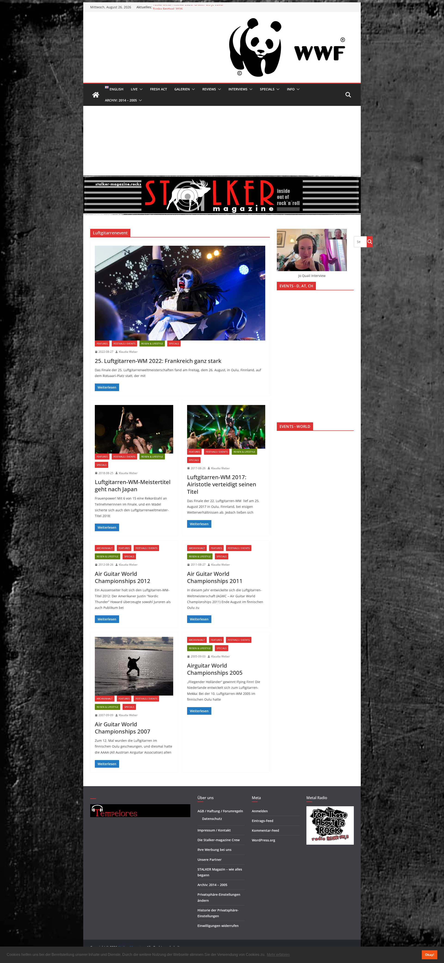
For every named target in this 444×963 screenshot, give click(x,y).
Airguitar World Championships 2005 (215, 669)
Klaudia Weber (128, 352)
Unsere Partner (209, 859)
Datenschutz (212, 818)
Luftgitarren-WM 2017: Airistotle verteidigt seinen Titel (221, 484)
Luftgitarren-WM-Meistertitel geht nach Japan (132, 485)
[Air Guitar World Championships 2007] (134, 666)
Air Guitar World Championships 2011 (215, 577)
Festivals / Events (124, 343)
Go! (370, 241)
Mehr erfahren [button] (278, 955)
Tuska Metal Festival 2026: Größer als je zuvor (188, 7)
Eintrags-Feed (262, 821)
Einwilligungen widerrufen (218, 925)
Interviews (237, 89)
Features (102, 343)
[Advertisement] (222, 140)
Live (134, 89)
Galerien (182, 89)
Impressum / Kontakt (214, 830)
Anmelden (260, 811)
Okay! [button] (429, 955)
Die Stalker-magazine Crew (218, 840)
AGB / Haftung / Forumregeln (220, 811)
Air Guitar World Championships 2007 (122, 727)
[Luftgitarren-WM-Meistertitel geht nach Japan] (134, 429)
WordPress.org (263, 840)
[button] (140, 89)
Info (291, 89)
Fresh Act (158, 89)
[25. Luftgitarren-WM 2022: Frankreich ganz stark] (180, 293)
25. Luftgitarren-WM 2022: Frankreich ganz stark (158, 361)
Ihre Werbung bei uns (214, 849)
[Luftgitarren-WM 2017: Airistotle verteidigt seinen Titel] (226, 426)
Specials (267, 89)
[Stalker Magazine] (95, 94)
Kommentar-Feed (265, 830)
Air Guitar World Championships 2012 (122, 577)
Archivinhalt (105, 548)
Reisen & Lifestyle (152, 343)
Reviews (209, 89)
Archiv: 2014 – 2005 (121, 100)
